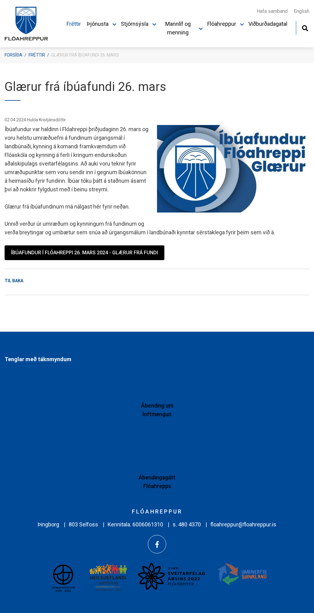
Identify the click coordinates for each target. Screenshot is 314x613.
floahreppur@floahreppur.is (243, 524)
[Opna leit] (305, 27)
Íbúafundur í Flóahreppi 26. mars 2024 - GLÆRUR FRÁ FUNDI (84, 253)
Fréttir (37, 55)
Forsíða (13, 55)
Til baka (14, 280)
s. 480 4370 (187, 524)
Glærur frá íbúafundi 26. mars (85, 55)
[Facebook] (157, 544)
